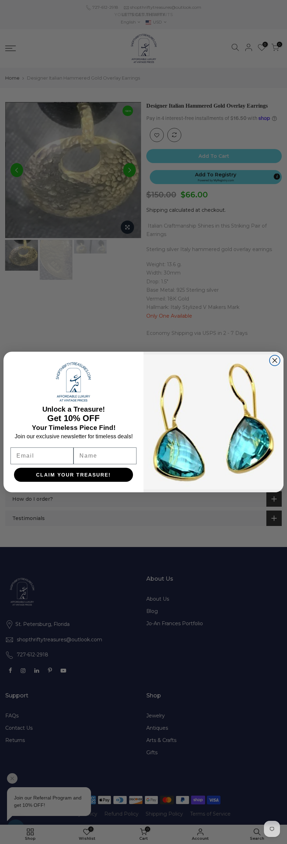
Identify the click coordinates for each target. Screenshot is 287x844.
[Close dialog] (275, 360)
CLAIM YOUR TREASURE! (73, 475)
